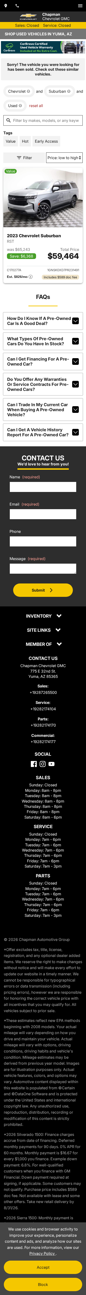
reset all (36, 105)
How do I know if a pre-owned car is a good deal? (39, 321)
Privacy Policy (42, 1253)
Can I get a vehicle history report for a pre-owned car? (38, 432)
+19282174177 (43, 741)
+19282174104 (43, 709)
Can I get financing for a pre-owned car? (38, 361)
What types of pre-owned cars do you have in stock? (35, 341)
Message (28, 558)
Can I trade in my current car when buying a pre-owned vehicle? (37, 409)
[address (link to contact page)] (5, 6)
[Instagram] (43, 764)
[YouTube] (51, 764)
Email (24, 504)
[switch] (80, 5)
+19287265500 (43, 692)
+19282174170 (43, 725)
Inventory (39, 616)
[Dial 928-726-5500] (17, 6)
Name (25, 477)
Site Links (39, 630)
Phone (15, 531)
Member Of (39, 644)
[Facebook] (34, 764)
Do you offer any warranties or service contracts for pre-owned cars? (38, 384)
